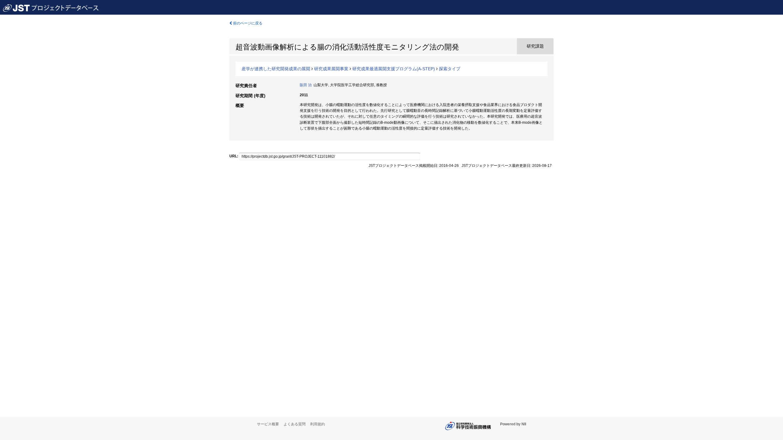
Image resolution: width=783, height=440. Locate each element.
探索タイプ (449, 68)
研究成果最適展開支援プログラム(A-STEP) (393, 68)
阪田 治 (306, 85)
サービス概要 (268, 424)
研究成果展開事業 (331, 68)
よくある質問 (295, 424)
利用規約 (317, 424)
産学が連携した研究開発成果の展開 (276, 68)
